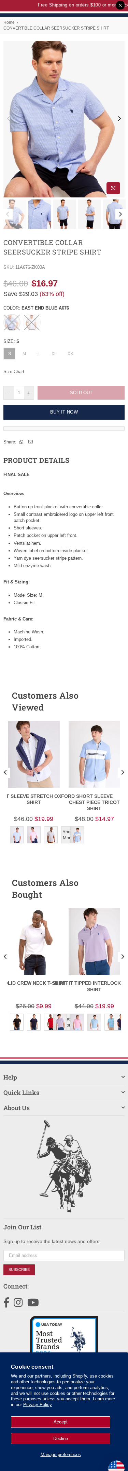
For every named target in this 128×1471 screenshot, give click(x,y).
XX (70, 353)
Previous (8, 119)
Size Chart (13, 371)
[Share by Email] (30, 442)
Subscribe (19, 1269)
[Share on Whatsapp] (21, 442)
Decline (60, 1438)
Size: (11, 341)
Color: (36, 308)
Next (119, 119)
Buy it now (64, 412)
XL (54, 353)
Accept (61, 1421)
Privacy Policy (37, 1404)
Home (9, 22)
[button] (107, 701)
